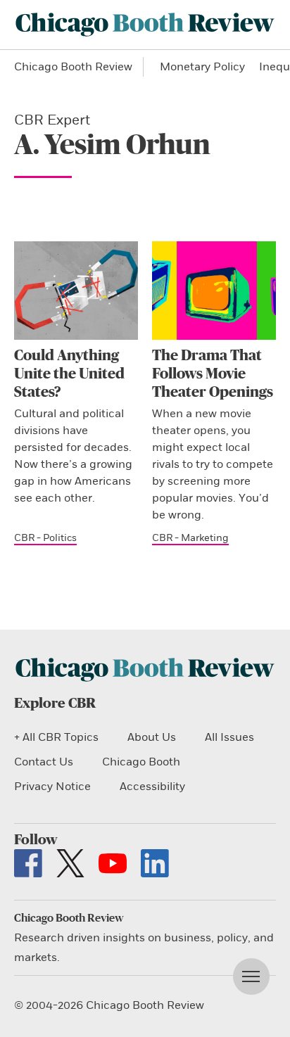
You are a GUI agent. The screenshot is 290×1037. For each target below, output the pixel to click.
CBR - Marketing (190, 538)
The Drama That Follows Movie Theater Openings (212, 374)
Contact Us (43, 762)
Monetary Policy (202, 67)
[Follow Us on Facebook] (28, 863)
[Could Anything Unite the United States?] (76, 290)
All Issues (229, 737)
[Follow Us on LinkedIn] (155, 863)
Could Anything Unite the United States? (69, 374)
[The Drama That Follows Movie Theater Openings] (214, 290)
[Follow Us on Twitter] (70, 863)
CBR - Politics (45, 538)
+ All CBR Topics (56, 737)
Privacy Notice (52, 787)
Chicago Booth (141, 762)
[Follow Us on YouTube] (113, 863)
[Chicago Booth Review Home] (145, 25)
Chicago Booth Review (73, 67)
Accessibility (152, 787)
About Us (151, 737)
